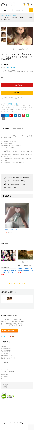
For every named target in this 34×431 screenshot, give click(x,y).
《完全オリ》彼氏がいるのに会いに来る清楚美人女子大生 (25, 269)
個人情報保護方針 (5, 348)
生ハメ (27, 109)
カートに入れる (17, 85)
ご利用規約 (4, 346)
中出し (25, 107)
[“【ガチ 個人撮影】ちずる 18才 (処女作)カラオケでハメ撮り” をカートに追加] (6, 263)
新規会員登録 (4, 376)
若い (11, 111)
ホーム (3, 367)
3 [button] (12, 283)
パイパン (28, 105)
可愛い (7, 109)
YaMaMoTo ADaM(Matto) (24, 265)
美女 (8, 111)
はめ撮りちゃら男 (5, 267)
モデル (21, 107)
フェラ (16, 107)
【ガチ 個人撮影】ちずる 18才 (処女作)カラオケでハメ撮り (8, 271)
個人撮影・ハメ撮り (13, 104)
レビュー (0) (18, 128)
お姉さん (18, 105)
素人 (31, 109)
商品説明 (6, 128)
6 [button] (17, 283)
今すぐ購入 (17, 93)
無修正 (20, 109)
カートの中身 (4, 369)
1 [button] (9, 283)
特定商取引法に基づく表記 (8, 358)
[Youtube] (10, 337)
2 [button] (11, 283)
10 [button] (24, 283)
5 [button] (16, 283)
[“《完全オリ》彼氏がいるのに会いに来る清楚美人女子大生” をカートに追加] (23, 261)
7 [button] (19, 283)
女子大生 (12, 109)
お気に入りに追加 (8, 98)
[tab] (6, 129)
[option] (8, 263)
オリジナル (12, 105)
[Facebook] (1, 337)
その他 (23, 105)
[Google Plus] (7, 337)
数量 (2, 77)
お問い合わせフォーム (7, 355)
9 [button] (22, 283)
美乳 (2, 111)
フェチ (12, 107)
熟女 (23, 109)
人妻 (29, 107)
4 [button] (14, 283)
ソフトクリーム (10, 67)
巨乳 (16, 109)
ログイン (3, 378)
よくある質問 (4, 353)
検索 (31, 10)
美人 (5, 111)
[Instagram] (13, 337)
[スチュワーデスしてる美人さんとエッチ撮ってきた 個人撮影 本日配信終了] (3, 115)
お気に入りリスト (5, 374)
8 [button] (21, 283)
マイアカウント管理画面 (7, 371)
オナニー (6, 105)
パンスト (7, 107)
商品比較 (20, 98)
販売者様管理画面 (5, 351)
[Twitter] (4, 337)
